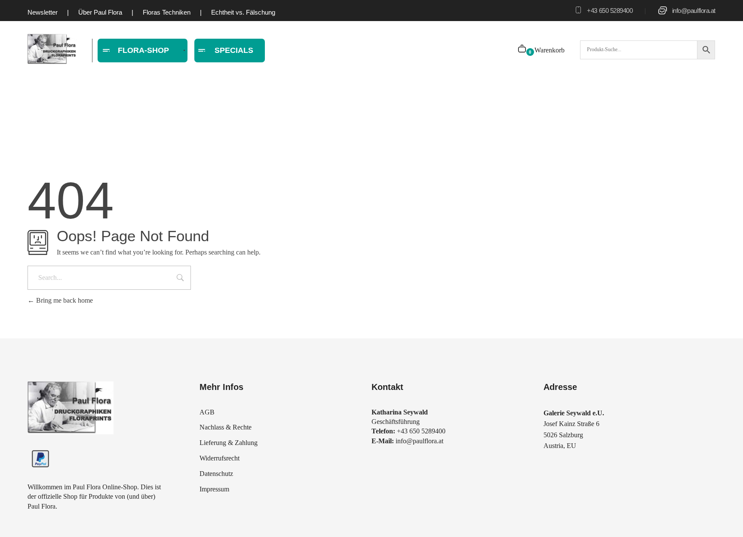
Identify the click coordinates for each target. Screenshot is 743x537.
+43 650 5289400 (609, 10)
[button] (19, 518)
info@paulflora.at (693, 10)
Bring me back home (63, 300)
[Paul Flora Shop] (52, 49)
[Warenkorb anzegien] (523, 49)
